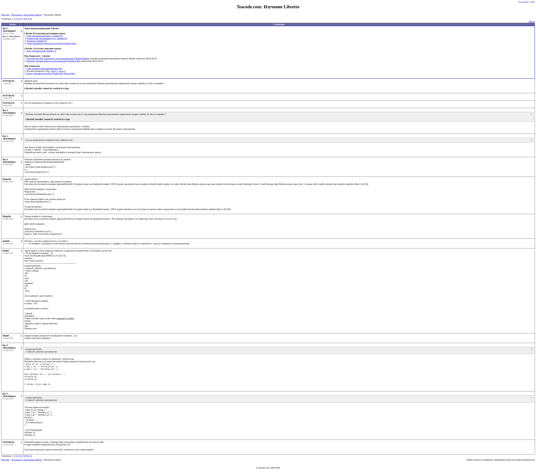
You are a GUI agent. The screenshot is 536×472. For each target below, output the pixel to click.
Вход (532, 2)
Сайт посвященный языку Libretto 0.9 (44, 36)
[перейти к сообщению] (532, 114)
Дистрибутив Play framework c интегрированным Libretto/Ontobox (58, 58)
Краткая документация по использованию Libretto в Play (54, 61)
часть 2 (62, 71)
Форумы (5, 15)
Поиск (532, 21)
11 (31, 19)
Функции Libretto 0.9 (37, 41)
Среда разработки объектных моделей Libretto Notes (51, 43)
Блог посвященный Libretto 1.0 (41, 51)
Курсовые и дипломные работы (27, 15)
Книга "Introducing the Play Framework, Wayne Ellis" (51, 73)
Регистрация (523, 2)
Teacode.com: (250, 6)
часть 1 (54, 71)
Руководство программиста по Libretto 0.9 (47, 38)
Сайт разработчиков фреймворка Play (44, 68)
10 (28, 19)
